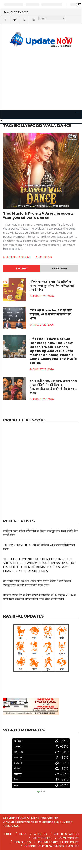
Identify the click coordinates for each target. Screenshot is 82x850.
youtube (33, 20)
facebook (5, 20)
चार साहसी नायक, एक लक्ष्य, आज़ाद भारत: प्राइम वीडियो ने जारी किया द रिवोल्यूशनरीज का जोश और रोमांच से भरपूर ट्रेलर (53, 386)
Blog (23, 834)
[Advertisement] (41, 83)
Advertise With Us (66, 834)
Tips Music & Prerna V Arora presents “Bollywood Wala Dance (38, 215)
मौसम (43, 791)
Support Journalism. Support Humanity (52, 846)
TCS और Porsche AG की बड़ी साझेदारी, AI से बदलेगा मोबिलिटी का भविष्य (51, 314)
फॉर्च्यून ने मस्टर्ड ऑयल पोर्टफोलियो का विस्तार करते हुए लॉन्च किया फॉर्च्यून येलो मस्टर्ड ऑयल (52, 286)
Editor (47, 256)
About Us (40, 834)
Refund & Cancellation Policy (58, 842)
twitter (14, 20)
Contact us (22, 842)
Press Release (42, 838)
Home (8, 834)
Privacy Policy (69, 838)
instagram (24, 20)
